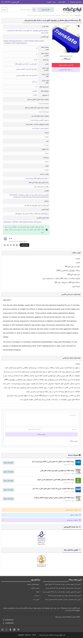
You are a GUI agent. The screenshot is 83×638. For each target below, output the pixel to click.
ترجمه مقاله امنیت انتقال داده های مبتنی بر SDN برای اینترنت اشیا (53, 462)
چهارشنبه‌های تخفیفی (33, 584)
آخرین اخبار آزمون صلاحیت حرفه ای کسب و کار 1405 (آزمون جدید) (61, 592)
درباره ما (36, 596)
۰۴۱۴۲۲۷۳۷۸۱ (9, 620)
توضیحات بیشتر (8, 463)
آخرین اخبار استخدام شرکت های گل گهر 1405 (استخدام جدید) (63, 588)
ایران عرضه (78, 15)
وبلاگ (37, 592)
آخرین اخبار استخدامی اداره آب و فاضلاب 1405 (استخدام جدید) (62, 600)
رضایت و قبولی (35, 588)
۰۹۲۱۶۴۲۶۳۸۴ (9, 623)
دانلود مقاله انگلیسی (65, 70)
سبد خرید (45, 10)
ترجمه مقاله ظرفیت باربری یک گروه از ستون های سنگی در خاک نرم (53, 488)
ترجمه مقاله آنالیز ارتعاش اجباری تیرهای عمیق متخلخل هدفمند (54, 498)
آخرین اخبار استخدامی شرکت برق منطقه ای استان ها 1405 (64, 596)
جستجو (4, 10)
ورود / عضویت (51, 2)
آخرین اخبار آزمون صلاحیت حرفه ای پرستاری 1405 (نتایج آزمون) (62, 584)
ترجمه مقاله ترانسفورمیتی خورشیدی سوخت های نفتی (57, 470)
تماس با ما (36, 600)
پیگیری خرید (61, 2)
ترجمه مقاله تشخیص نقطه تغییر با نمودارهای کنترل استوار (55, 480)
